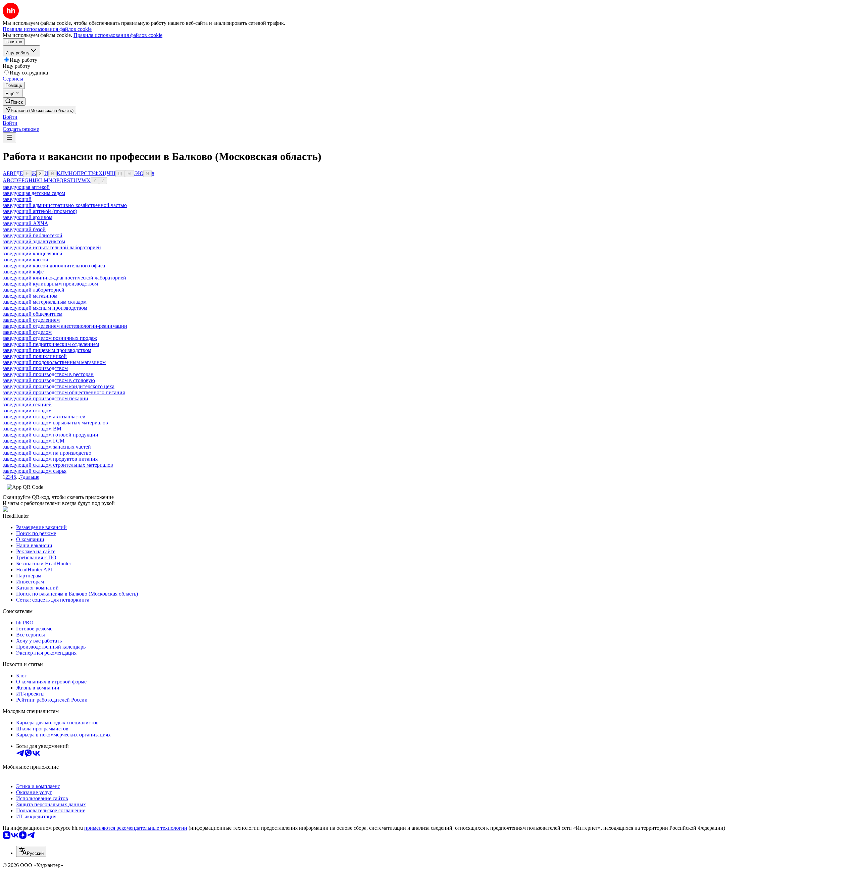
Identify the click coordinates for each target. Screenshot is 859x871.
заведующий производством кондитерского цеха (58, 386)
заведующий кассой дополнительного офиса (54, 265)
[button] (10, 117)
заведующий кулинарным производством (50, 284)
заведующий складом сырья (34, 471)
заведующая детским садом (34, 193)
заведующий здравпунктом (34, 241)
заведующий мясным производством (45, 308)
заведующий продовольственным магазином (54, 362)
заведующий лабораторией (33, 290)
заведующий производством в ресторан (48, 374)
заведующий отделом (27, 332)
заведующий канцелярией (32, 253)
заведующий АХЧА (25, 223)
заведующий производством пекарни (45, 398)
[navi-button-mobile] (9, 137)
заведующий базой (24, 229)
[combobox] (31, 851)
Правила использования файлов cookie (117, 35)
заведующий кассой (25, 259)
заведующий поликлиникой (35, 356)
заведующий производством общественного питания (64, 392)
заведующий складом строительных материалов (58, 465)
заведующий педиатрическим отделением (51, 344)
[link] (14, 101)
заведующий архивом (27, 217)
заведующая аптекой (26, 187)
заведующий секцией (27, 404)
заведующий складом (27, 410)
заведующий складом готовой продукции (50, 435)
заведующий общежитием (32, 314)
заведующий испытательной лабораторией (52, 247)
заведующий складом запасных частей (47, 447)
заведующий (17, 199)
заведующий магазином (30, 296)
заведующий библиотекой (32, 235)
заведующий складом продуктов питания (50, 459)
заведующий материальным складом (45, 302)
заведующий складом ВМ (32, 428)
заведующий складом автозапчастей (44, 416)
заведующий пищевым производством (47, 350)
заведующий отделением (31, 320)
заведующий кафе (23, 271)
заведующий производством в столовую (49, 380)
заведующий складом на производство (47, 453)
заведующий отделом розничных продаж (50, 338)
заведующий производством (35, 368)
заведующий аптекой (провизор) (40, 211)
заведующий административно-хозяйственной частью (65, 205)
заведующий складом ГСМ (33, 441)
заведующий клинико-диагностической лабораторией (64, 277)
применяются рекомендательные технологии (135, 828)
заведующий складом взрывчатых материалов (55, 422)
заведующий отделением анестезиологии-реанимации (65, 326)
